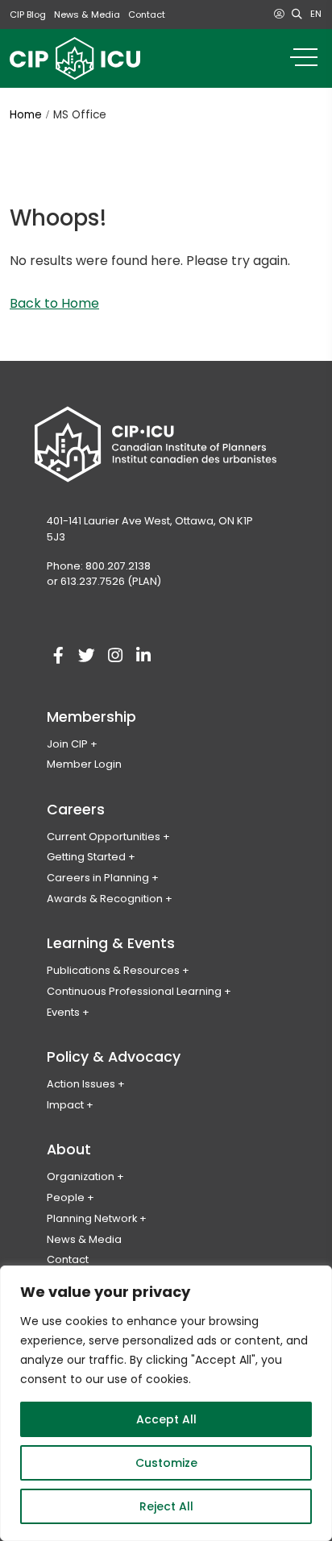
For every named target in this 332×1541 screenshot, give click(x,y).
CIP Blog (28, 14)
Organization (80, 1176)
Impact (65, 1105)
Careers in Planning (98, 877)
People (66, 1197)
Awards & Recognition (105, 898)
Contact (146, 14)
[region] (166, 1403)
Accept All (166, 1419)
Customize (166, 1463)
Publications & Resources (113, 970)
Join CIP (67, 744)
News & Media (87, 14)
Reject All (166, 1506)
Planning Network (92, 1218)
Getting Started (86, 857)
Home (26, 114)
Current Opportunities (103, 836)
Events (63, 1012)
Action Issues (81, 1084)
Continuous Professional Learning (134, 991)
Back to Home (54, 303)
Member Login (84, 764)
